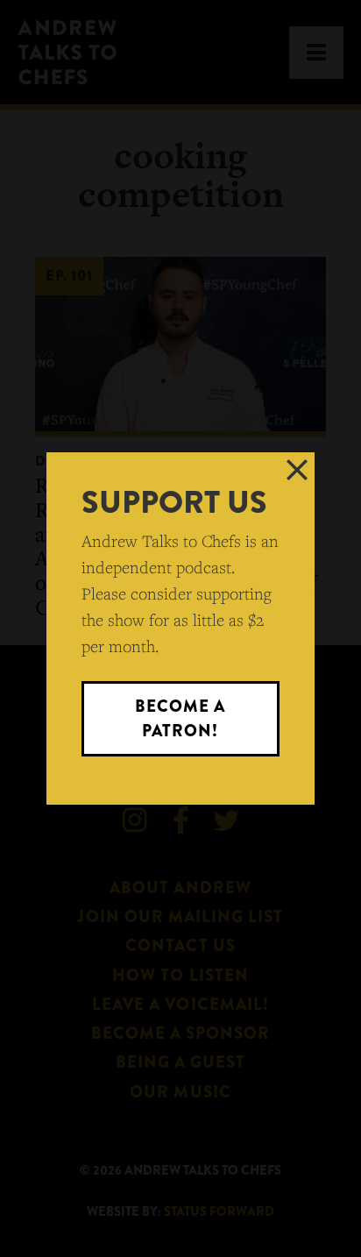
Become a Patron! (180, 718)
